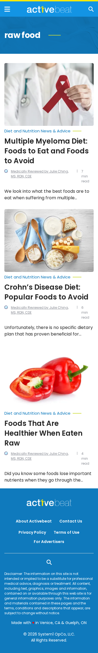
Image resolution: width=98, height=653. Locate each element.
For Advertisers (49, 541)
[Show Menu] (7, 9)
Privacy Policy (32, 532)
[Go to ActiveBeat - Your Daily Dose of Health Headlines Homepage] (49, 9)
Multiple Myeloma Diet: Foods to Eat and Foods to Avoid (46, 151)
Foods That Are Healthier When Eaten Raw (43, 433)
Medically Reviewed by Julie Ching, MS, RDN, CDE (40, 174)
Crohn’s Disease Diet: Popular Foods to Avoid (46, 292)
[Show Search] (91, 9)
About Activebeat (34, 521)
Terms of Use (66, 532)
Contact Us (70, 521)
